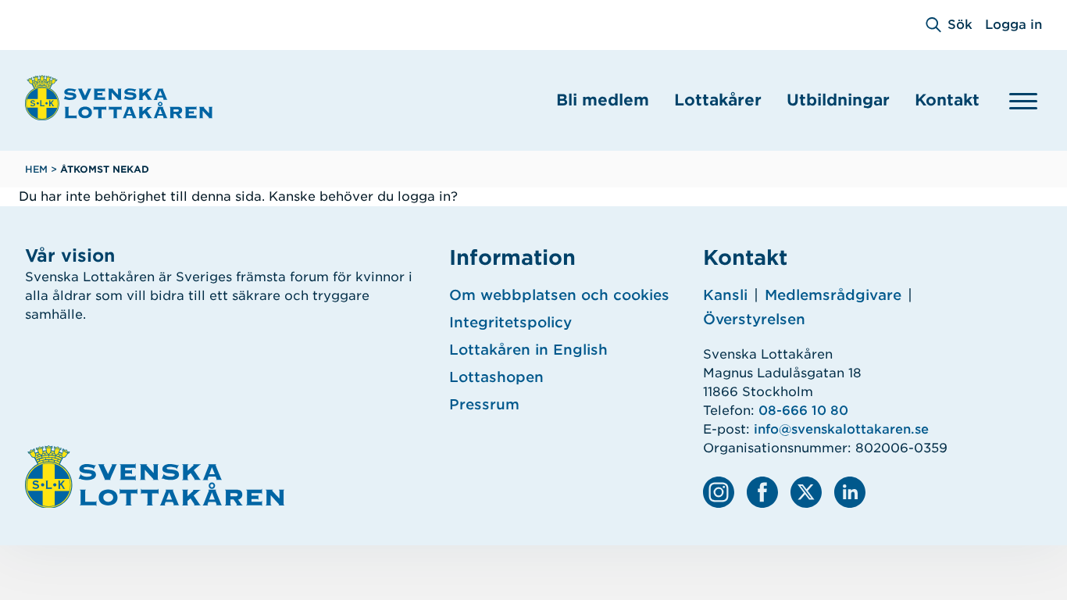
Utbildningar (838, 100)
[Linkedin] (849, 492)
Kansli (725, 295)
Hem (36, 169)
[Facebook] (762, 492)
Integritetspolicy (510, 322)
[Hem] (118, 97)
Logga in (1013, 24)
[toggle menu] (1023, 101)
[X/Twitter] (806, 492)
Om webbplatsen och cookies (559, 295)
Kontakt (947, 100)
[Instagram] (718, 492)
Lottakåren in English (528, 349)
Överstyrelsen (754, 319)
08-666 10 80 (803, 410)
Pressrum (484, 404)
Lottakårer (718, 100)
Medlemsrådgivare (833, 295)
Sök (959, 24)
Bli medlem (602, 100)
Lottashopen (496, 377)
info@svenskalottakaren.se (841, 429)
